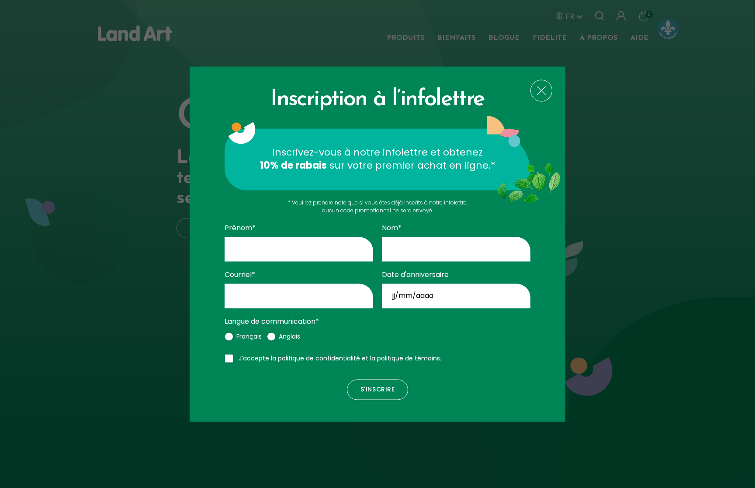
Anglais (289, 336)
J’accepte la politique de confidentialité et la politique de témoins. (340, 358)
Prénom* (240, 228)
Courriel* (240, 275)
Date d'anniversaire (415, 275)
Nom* (392, 228)
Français (249, 336)
